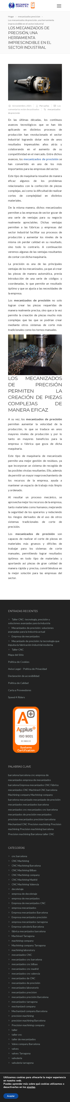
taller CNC (48, 834)
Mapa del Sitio (16, 654)
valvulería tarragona (23, 1062)
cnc (33, 775)
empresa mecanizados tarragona (30, 921)
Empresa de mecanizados (26, 636)
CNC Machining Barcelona (26, 865)
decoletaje (18, 889)
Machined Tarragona (23, 935)
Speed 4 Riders (16, 697)
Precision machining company (28, 1025)
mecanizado (26, 799)
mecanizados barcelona (36, 804)
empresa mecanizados (24, 907)
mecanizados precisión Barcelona (30, 997)
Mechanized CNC (17, 824)
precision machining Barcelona (28, 1020)
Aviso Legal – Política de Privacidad (27, 668)
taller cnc (17, 1034)
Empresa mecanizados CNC (35, 784)
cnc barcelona (19, 856)
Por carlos (44, 105)
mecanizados (15, 804)
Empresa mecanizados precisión (29, 917)
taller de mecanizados (24, 1039)
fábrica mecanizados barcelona (29, 931)
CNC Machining (20, 860)
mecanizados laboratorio (25, 987)
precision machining (23, 1015)
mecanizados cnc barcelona (42, 809)
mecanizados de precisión (41, 159)
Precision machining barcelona (37, 829)
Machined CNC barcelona (43, 789)
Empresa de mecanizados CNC (29, 903)
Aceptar (11, 1096)
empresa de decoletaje (24, 893)
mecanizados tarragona (25, 1001)
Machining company (19, 794)
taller (14, 1029)
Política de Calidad (18, 682)
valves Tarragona (21, 1053)
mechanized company (24, 1006)
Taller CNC (18, 649)
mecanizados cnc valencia (26, 973)
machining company (23, 940)
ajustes (31, 1087)
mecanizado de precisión (46, 799)
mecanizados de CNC (23, 978)
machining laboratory (23, 950)
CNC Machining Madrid (24, 879)
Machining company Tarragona (29, 945)
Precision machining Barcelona (25, 834)
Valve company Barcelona (26, 1043)
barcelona (13, 775)
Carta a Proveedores (19, 690)
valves (15, 1048)
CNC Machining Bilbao (24, 870)
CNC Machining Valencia (25, 884)
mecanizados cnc (17, 809)
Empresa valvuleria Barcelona (28, 926)
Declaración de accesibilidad (23, 675)
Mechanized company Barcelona (29, 1011)
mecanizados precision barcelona (37, 819)
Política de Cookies (18, 661)
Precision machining (39, 824)
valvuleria (17, 1058)
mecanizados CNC (22, 954)
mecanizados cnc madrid (25, 968)
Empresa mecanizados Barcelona (30, 912)
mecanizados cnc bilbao (25, 964)
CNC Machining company (26, 874)
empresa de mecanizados (26, 898)
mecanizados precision (24, 992)
